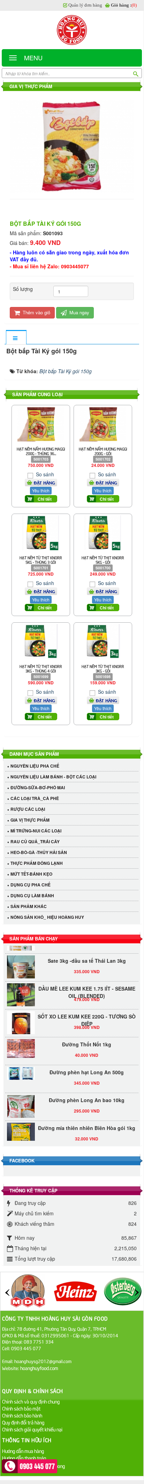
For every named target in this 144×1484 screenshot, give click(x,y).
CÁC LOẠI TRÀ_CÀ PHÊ (34, 798)
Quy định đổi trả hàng (23, 1422)
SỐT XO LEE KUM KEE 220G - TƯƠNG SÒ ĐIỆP (87, 1016)
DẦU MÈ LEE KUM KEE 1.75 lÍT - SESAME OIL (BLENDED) (86, 988)
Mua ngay (78, 312)
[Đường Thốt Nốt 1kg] (21, 1044)
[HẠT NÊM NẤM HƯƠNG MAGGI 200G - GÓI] (102, 423)
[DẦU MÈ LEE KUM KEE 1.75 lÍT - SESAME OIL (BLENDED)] (21, 993)
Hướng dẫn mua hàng (23, 1450)
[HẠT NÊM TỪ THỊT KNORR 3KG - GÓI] (103, 640)
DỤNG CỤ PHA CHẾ (30, 885)
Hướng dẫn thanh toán (24, 1457)
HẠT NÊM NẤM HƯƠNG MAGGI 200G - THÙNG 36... (41, 451)
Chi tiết (45, 499)
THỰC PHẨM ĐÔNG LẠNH (36, 863)
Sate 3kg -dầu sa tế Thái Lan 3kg (87, 956)
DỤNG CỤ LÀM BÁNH (32, 895)
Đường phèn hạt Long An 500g (87, 1068)
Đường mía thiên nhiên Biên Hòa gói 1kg (86, 1124)
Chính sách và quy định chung (31, 1401)
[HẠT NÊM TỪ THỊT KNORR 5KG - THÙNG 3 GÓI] (41, 532)
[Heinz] (75, 1290)
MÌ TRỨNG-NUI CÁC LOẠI (35, 831)
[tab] (16, 338)
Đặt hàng (44, 482)
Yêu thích (41, 490)
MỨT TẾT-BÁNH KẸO (31, 874)
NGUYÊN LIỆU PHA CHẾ (34, 766)
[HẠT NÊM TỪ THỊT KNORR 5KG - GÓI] (103, 532)
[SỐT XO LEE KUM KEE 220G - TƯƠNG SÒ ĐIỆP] (21, 1021)
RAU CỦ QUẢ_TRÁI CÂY (35, 841)
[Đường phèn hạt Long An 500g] (21, 1069)
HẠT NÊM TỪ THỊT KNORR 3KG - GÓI (103, 668)
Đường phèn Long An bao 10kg (86, 1096)
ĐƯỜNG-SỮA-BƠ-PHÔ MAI (37, 787)
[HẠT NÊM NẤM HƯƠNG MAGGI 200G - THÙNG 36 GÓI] (40, 423)
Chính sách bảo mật (21, 1408)
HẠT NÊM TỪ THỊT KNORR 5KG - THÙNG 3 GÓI (41, 559)
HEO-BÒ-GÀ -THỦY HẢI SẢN (38, 852)
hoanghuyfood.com (39, 1367)
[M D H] (28, 1290)
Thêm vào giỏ (35, 312)
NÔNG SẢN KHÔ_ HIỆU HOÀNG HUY (47, 917)
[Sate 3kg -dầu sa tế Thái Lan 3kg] (21, 970)
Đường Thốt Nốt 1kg (86, 1040)
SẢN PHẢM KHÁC (28, 906)
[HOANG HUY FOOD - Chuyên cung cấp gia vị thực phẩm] (71, 30)
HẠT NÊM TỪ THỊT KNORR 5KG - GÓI (103, 559)
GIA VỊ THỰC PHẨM (30, 820)
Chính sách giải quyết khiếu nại (32, 1429)
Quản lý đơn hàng (85, 5)
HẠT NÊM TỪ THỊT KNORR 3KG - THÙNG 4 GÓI (41, 668)
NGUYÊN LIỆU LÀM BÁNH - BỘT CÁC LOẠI (53, 777)
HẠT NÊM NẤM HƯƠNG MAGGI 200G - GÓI (103, 451)
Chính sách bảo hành (22, 1415)
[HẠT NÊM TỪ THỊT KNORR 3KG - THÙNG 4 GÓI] (41, 640)
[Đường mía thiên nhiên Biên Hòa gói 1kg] (21, 1133)
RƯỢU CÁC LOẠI (27, 809)
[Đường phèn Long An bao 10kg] (21, 1105)
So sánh (44, 474)
